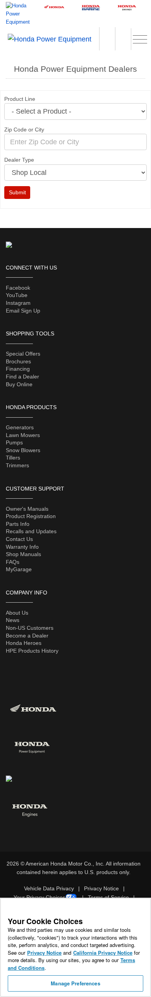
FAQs (12, 562)
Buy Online (19, 384)
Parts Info (17, 524)
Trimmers (17, 465)
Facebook (18, 288)
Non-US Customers (29, 628)
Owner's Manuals (27, 509)
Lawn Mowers (23, 435)
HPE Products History (32, 651)
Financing (18, 369)
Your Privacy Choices (39, 897)
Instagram (18, 303)
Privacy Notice (101, 888)
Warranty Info (22, 547)
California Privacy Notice (102, 952)
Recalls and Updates (31, 531)
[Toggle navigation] (140, 38)
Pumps (14, 442)
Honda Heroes (23, 643)
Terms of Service (108, 897)
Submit (17, 192)
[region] (75, 947)
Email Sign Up (23, 311)
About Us (17, 613)
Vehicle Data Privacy (49, 888)
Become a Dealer (27, 635)
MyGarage (19, 569)
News (12, 620)
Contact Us (19, 539)
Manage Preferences (75, 983)
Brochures (18, 361)
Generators (20, 427)
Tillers (13, 457)
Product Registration (31, 516)
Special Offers (23, 354)
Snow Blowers (23, 450)
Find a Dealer (22, 376)
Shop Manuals (23, 554)
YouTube (16, 295)
